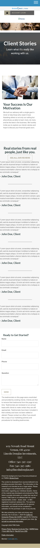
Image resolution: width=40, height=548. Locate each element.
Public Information (8, 535)
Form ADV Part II (8, 531)
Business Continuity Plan (20, 529)
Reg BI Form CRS (21, 531)
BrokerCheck (14, 478)
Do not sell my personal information (19, 520)
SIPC (15, 539)
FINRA (10, 539)
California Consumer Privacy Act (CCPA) (17, 516)
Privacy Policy (6, 529)
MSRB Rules (34, 529)
